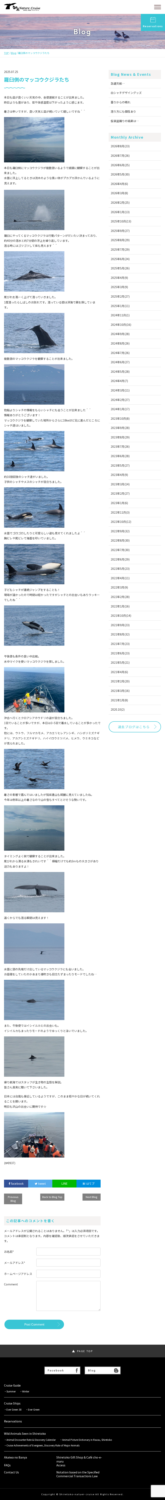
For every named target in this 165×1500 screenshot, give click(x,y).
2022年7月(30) (120, 550)
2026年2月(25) (120, 202)
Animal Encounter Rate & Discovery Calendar (31, 1439)
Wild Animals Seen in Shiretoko (25, 1434)
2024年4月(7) (119, 381)
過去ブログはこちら (134, 726)
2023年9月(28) (120, 428)
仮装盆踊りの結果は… (125, 121)
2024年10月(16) (121, 325)
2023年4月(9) (119, 475)
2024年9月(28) (120, 334)
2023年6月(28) (120, 456)
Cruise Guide (12, 1385)
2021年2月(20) (120, 681)
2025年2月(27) (120, 296)
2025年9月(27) (120, 231)
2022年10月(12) (121, 522)
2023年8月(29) (120, 437)
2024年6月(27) (120, 362)
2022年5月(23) (120, 569)
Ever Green (34, 1409)
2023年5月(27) (120, 465)
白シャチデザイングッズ (126, 93)
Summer (11, 1391)
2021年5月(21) (120, 662)
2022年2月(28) (120, 597)
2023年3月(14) (120, 484)
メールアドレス (14, 1263)
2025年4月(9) (119, 278)
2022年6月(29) (120, 559)
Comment (11, 1284)
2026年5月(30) (120, 174)
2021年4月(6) (119, 672)
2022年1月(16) (120, 606)
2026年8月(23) (120, 146)
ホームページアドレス (18, 1274)
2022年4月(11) (120, 578)
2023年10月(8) (120, 418)
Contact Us (11, 1472)
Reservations (153, 26)
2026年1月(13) (120, 212)
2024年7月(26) (120, 353)
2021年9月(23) (120, 625)
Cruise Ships (12, 1403)
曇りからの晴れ (120, 102)
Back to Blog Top (52, 1197)
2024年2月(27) (120, 400)
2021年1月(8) (119, 700)
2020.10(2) (118, 709)
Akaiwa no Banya (15, 1457)
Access (60, 1465)
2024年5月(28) (120, 372)
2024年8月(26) (120, 343)
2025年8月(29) (120, 240)
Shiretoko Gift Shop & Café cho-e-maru (79, 1459)
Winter (25, 1391)
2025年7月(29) (120, 249)
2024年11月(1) (120, 315)
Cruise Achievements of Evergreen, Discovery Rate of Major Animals (44, 1445)
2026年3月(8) (119, 193)
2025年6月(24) (120, 259)
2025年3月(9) (119, 287)
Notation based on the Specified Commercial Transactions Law (77, 1474)
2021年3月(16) (120, 691)
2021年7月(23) (120, 644)
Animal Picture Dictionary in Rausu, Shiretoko (87, 1439)
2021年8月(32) (120, 634)
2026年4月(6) (119, 184)
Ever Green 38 (14, 1409)
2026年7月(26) (120, 156)
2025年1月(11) (120, 306)
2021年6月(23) (120, 653)
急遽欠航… (118, 83)
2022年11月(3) (120, 512)
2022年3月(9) (119, 587)
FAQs (7, 1465)
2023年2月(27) (120, 493)
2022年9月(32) (120, 531)
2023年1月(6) (119, 503)
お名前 (9, 1252)
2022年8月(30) (120, 540)
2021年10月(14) (121, 615)
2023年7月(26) (120, 446)
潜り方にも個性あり (123, 111)
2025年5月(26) (120, 268)
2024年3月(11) (120, 390)
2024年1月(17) (120, 409)
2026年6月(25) (120, 165)
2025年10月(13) (121, 221)
